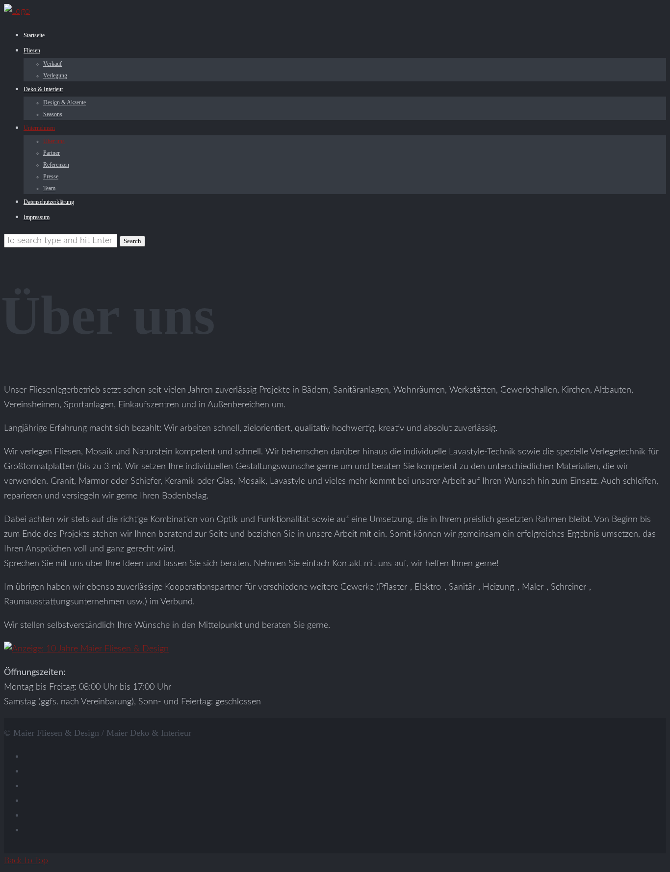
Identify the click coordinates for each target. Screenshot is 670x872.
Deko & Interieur (43, 89)
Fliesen (32, 50)
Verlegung (55, 75)
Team (49, 188)
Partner (51, 152)
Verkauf (52, 63)
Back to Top (26, 860)
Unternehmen (39, 128)
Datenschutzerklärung (49, 202)
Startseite (34, 35)
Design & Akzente (64, 102)
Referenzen (56, 164)
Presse (50, 176)
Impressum (37, 217)
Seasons (52, 114)
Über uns (54, 141)
